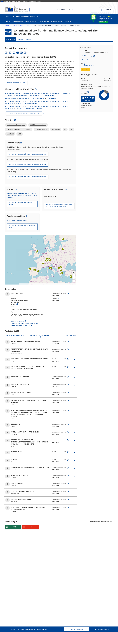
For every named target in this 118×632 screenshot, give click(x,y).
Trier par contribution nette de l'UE (40, 335)
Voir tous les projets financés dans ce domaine (20, 203)
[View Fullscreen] (73, 272)
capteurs (18, 103)
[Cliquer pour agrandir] (74, 342)
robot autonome (29, 108)
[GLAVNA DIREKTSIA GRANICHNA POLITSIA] (61, 267)
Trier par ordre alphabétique (14, 335)
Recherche (68, 21)
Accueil (8, 21)
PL (25, 52)
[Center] (73, 278)
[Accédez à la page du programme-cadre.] (8, 32)
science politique (24, 98)
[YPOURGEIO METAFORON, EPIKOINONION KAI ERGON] (71, 276)
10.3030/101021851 (86, 65)
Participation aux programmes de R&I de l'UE (30, 323)
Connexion (62, 9)
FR (17, 52)
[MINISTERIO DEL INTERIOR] (34, 270)
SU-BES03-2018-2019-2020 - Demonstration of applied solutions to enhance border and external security (22, 195)
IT (21, 52)
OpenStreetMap (31, 284)
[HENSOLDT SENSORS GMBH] (49, 259)
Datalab (60, 21)
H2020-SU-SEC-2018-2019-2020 (17, 220)
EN (10, 52)
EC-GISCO (45, 284)
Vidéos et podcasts (43, 21)
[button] (70, 10)
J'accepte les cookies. (76, 629)
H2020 (28, 25)
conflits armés (51, 98)
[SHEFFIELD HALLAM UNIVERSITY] (36, 251)
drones (39, 108)
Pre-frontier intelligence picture (16, 125)
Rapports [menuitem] (20, 39)
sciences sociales (10, 98)
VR (71, 129)
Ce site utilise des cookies (19, 629)
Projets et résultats (30, 21)
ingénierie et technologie (12, 93)
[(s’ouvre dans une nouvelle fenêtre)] (19, 8)
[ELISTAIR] (43, 262)
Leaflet (20, 284)
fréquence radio (49, 95)
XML (14, 527)
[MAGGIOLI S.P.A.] (50, 268)
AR (65, 129)
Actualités (54, 21)
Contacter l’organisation (27, 321)
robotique (19, 108)
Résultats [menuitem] (29, 39)
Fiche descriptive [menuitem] (10, 39)
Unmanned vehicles (41, 129)
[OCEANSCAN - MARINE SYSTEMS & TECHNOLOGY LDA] (29, 269)
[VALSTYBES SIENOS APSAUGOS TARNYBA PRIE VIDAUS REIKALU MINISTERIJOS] (63, 249)
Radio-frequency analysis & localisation (19, 129)
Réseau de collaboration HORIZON (30, 325)
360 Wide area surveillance (38, 125)
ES (14, 52)
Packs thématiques (17, 21)
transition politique (38, 98)
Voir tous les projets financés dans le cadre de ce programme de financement (59, 206)
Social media (56, 129)
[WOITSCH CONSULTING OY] (62, 239)
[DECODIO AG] (46, 260)
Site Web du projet (88, 56)
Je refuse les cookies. (102, 629)
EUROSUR (10, 134)
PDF (31, 527)
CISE (19, 134)
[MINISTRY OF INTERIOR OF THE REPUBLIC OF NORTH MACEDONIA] (59, 268)
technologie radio (35, 95)
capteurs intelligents (30, 103)
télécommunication (21, 95)
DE (6, 52)
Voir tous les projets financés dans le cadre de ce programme (27, 154)
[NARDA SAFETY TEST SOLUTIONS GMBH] (47, 259)
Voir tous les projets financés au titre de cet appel (22, 226)
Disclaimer (73, 284)
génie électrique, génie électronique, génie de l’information (41, 93)
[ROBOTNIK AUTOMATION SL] (37, 271)
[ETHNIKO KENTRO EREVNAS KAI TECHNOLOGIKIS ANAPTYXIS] (61, 269)
